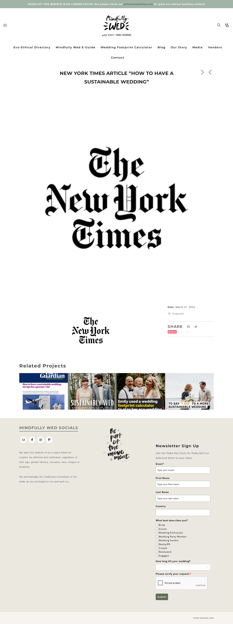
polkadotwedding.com (138, 4)
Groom (163, 528)
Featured (178, 313)
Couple (163, 548)
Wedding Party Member (173, 536)
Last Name (162, 492)
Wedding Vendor (169, 540)
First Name (163, 478)
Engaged (164, 555)
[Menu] (5, 25)
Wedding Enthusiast (171, 532)
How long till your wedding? (173, 561)
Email (160, 463)
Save (173, 331)
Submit (161, 596)
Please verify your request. (173, 573)
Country (161, 506)
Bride (162, 525)
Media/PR (164, 544)
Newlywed (165, 551)
